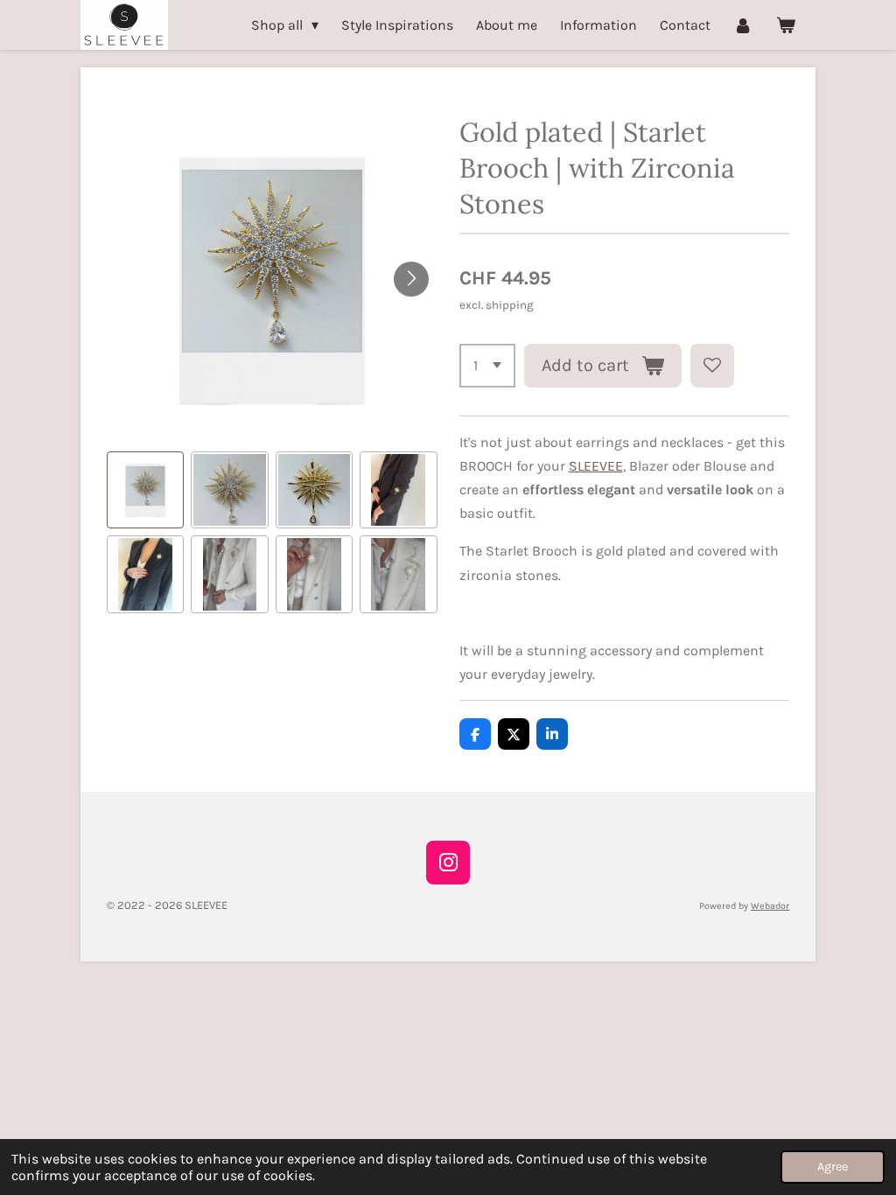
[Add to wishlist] (712, 366)
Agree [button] (832, 1166)
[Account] (743, 25)
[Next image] (411, 279)
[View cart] (786, 25)
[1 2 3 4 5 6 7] (487, 366)
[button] (145, 489)
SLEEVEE (596, 466)
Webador (770, 906)
